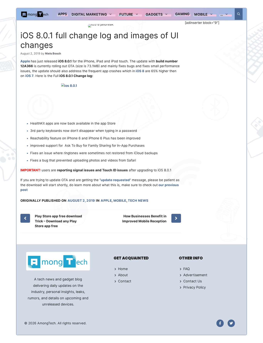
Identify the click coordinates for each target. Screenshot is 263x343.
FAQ (186, 269)
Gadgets (154, 14)
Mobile (201, 14)
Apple (25, 61)
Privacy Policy (194, 287)
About (123, 275)
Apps (62, 14)
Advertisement (195, 275)
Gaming (182, 14)
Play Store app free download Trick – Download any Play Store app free (58, 221)
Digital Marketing (89, 14)
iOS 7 (29, 76)
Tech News (138, 200)
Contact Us (192, 281)
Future (126, 14)
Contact (124, 281)
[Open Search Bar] (239, 14)
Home (123, 269)
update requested (115, 180)
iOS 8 (139, 71)
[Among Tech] (34, 14)
